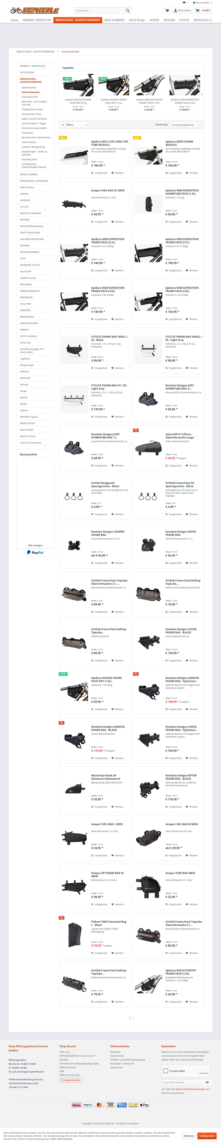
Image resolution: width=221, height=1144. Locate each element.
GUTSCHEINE (27, 72)
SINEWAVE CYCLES (30, 264)
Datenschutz (117, 1055)
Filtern (69, 124)
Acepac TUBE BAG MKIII (180, 873)
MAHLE (24, 397)
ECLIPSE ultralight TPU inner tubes (32, 351)
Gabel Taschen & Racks (34, 118)
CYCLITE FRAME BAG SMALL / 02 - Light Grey (184, 338)
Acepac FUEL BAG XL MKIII (108, 190)
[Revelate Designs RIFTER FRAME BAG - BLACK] (148, 789)
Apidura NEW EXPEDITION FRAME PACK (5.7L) (182, 241)
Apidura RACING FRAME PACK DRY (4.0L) (78, 101)
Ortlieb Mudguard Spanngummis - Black (105, 484)
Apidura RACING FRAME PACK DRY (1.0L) (114, 101)
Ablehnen (188, 1135)
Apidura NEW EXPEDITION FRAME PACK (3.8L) (107, 289)
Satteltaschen (29, 87)
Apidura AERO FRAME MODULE (179, 143)
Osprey (24, 410)
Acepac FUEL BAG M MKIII (182, 824)
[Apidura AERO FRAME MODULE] (148, 155)
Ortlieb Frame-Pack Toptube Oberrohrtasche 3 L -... (109, 582)
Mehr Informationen (62, 1138)
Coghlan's (25, 358)
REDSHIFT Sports (29, 416)
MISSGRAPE (26, 297)
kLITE (23, 258)
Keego (23, 390)
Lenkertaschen (30, 96)
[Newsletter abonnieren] (207, 1082)
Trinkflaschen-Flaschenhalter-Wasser (34, 165)
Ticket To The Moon (30, 442)
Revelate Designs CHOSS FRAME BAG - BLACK (181, 631)
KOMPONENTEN (29, 323)
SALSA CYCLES (27, 436)
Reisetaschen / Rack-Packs (36, 137)
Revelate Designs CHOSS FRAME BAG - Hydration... (182, 728)
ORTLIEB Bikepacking (31, 226)
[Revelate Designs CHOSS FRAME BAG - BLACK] (148, 643)
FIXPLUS (24, 371)
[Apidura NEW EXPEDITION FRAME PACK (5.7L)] (148, 252)
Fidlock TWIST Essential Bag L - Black (109, 923)
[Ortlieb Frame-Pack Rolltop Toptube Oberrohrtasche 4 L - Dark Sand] (74, 643)
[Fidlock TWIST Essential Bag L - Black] (74, 935)
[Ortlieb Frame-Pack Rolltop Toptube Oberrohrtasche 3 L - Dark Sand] (148, 594)
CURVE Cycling (28, 277)
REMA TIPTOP (27, 423)
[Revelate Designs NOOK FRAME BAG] (148, 545)
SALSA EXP (25, 271)
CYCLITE (24, 206)
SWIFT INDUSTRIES (30, 232)
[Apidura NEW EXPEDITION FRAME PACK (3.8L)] (74, 301)
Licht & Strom (29, 142)
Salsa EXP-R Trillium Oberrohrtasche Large (180, 436)
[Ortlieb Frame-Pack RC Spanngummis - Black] (148, 496)
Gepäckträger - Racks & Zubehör (34, 153)
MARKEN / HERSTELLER (32, 65)
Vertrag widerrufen (71, 1080)
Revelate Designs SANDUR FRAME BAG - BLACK (108, 728)
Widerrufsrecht (68, 1067)
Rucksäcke (27, 132)
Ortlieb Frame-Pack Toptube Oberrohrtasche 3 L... (184, 923)
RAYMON (25, 245)
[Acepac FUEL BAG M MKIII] (148, 837)
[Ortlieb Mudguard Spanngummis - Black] (74, 496)
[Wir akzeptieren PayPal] (35, 552)
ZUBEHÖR (25, 310)
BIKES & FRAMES (29, 174)
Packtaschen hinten (32, 109)
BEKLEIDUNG (27, 316)
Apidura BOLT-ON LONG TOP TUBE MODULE (109, 143)
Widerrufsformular (70, 1075)
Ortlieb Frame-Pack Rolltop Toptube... (183, 582)
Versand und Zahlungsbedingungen (79, 1063)
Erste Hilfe (25, 303)
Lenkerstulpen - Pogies (34, 123)
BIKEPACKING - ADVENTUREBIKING (31, 80)
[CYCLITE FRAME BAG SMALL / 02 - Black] (74, 350)
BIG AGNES (26, 284)
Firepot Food (26, 365)
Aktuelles (115, 1051)
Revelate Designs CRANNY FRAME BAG (108, 533)
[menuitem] (102, 10)
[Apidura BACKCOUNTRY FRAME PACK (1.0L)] (149, 85)
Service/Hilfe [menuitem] (202, 2)
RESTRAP (25, 219)
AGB (62, 1071)
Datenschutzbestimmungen (191, 1089)
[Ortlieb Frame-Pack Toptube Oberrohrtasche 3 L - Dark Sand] (74, 594)
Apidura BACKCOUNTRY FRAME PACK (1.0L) (149, 101)
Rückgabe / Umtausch (122, 1063)
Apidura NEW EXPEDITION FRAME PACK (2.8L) (182, 289)
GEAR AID (25, 378)
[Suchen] (127, 10)
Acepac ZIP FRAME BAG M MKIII (107, 874)
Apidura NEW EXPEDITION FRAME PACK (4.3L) (185, 101)
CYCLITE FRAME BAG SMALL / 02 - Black (109, 338)
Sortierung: (161, 124)
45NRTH (24, 329)
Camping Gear (29, 159)
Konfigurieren (207, 1135)
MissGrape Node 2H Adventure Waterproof (105, 777)
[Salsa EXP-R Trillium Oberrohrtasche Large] (148, 448)
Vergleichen (101, 172)
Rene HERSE (26, 429)
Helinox (24, 384)
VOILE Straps (27, 187)
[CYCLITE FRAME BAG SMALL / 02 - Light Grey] (148, 350)
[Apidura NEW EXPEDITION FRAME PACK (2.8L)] (148, 301)
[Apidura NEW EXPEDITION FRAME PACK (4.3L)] (185, 85)
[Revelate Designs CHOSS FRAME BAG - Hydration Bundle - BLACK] (148, 740)
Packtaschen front (31, 114)
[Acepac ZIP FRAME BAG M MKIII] (74, 886)
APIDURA (25, 200)
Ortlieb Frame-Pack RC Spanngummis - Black (180, 484)
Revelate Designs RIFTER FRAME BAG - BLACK (181, 777)
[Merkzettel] (167, 10)
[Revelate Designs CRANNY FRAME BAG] (74, 545)
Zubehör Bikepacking (33, 146)
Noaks (23, 403)
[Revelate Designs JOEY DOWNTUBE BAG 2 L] (148, 399)
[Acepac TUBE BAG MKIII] (148, 886)
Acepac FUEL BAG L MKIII (107, 824)
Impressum (116, 1067)
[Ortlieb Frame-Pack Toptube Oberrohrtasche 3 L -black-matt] (148, 935)
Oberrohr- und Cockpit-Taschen (34, 103)
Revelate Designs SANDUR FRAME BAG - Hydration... (182, 679)
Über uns (65, 1051)
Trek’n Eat (25, 342)
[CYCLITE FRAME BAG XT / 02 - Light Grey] (74, 399)
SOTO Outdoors (28, 336)
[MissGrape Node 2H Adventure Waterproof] (74, 789)
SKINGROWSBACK (29, 252)
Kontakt (64, 1059)
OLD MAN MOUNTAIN (32, 239)
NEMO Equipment (30, 290)
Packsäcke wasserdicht (34, 128)
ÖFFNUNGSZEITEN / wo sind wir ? (77, 1055)
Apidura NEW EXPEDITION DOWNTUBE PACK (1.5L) (182, 192)
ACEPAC (24, 193)
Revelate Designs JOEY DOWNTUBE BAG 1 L (105, 436)
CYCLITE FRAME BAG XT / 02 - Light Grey (109, 387)
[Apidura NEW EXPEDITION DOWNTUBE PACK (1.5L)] (148, 204)
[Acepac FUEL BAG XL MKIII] (74, 204)
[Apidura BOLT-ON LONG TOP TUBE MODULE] (74, 155)
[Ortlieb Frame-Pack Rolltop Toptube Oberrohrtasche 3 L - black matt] (74, 984)
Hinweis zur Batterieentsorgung (127, 1059)
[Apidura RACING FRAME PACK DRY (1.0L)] (114, 85)
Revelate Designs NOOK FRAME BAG (181, 533)
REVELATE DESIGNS (30, 213)
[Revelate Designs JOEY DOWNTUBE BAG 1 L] (74, 448)
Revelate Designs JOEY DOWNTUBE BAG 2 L (180, 387)
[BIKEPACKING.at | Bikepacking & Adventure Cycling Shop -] (34, 11)
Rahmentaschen (31, 92)
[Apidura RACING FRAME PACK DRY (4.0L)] (78, 85)
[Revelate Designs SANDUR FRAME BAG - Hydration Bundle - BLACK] (148, 691)
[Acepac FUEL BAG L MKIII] (74, 837)
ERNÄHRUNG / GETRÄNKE (34, 180)
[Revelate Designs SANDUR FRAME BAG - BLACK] (74, 740)
